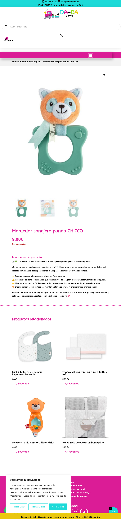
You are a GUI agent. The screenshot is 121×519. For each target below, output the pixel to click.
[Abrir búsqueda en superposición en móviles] (61, 26)
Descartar (95, 517)
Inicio (15, 61)
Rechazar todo (38, 507)
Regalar (37, 61)
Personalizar (18, 507)
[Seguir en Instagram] (75, 512)
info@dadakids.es (68, 1)
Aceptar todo (58, 507)
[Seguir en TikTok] (84, 512)
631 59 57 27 (50, 1)
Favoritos (23, 383)
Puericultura (25, 61)
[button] (104, 75)
